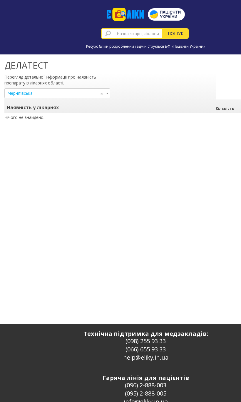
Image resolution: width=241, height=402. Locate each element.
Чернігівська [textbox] (55, 93)
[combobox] (132, 33)
